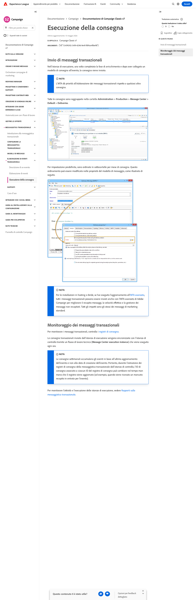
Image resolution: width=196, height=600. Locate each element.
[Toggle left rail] (35, 12)
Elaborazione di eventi (18, 173)
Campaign (73, 18)
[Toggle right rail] (160, 12)
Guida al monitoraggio (16, 214)
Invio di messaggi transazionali (173, 44)
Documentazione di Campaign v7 (19, 46)
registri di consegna (109, 331)
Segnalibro (168, 33)
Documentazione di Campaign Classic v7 (104, 18)
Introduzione (11, 60)
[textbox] (19, 28)
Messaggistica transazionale (18, 127)
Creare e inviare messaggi (17, 66)
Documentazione (55, 18)
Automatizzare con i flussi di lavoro (20, 115)
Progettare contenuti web (17, 95)
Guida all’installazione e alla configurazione (19, 206)
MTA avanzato (137, 294)
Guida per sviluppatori (15, 220)
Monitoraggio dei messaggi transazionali (172, 52)
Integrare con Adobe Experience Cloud (15, 108)
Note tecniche (12, 226)
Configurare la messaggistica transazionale (14, 145)
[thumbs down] (107, 593)
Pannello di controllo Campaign (19, 232)
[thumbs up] (100, 593)
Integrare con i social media (18, 200)
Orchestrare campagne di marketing (16, 74)
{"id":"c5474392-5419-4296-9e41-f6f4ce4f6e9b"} (79, 45)
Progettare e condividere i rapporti (17, 88)
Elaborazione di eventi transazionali (17, 160)
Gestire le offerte (13, 121)
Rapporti (11, 187)
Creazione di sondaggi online (18, 101)
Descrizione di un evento (19, 167)
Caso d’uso (12, 193)
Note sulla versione (14, 54)
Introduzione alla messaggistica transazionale (20, 135)
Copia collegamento (184, 33)
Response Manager (14, 82)
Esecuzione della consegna (21, 179)
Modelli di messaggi (15, 153)
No (173, 26)
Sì (166, 26)
